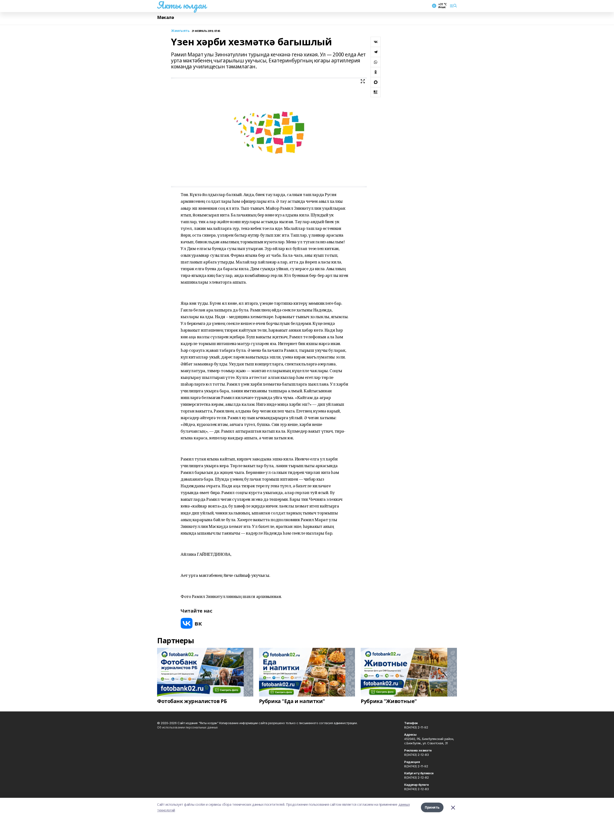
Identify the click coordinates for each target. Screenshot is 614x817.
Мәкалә (165, 17)
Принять (432, 807)
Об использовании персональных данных (187, 727)
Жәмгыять (180, 31)
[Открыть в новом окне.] (191, 623)
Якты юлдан (181, 5)
